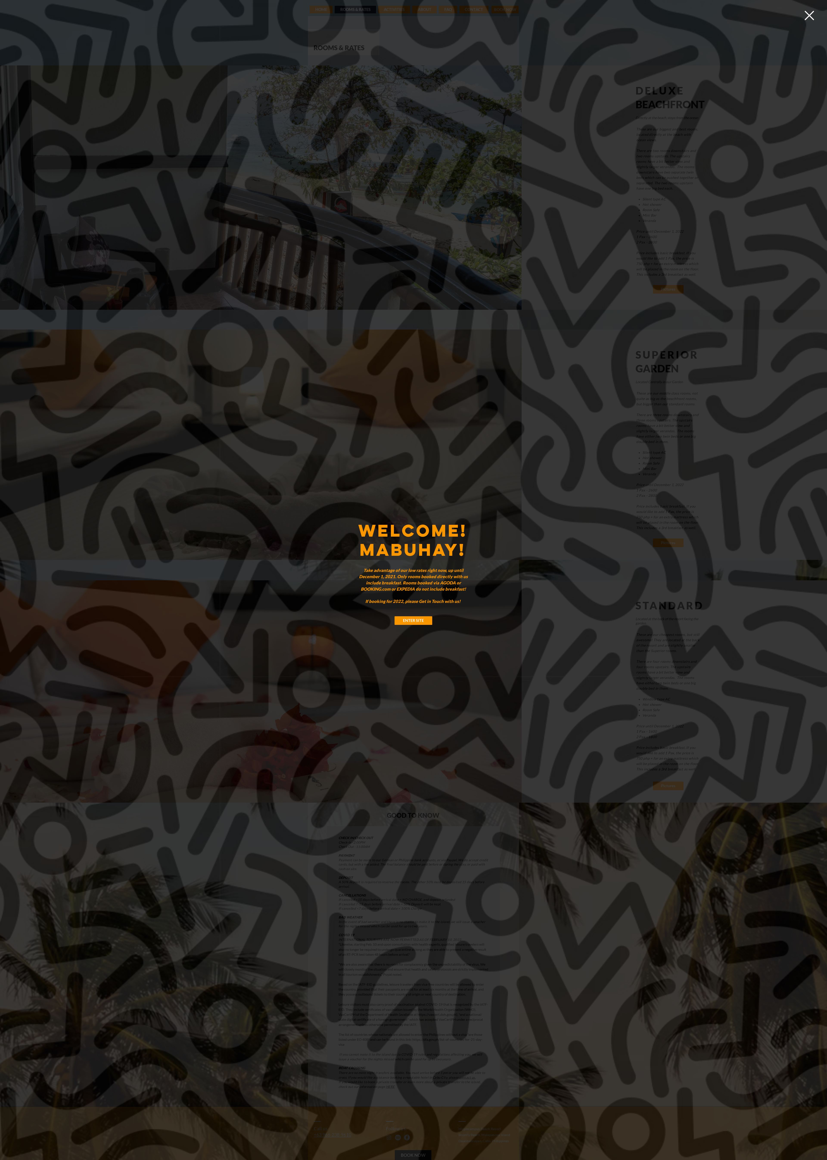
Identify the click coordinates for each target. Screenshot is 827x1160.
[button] (809, 15)
